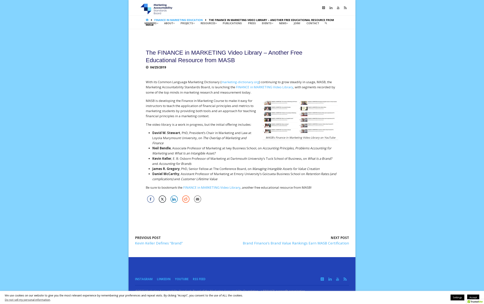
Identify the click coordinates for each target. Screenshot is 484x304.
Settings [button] (457, 297)
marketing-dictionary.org (240, 82)
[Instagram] (323, 8)
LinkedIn (164, 279)
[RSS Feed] (345, 8)
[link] (325, 23)
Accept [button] (473, 297)
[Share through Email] (197, 199)
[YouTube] (338, 8)
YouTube (181, 279)
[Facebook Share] (150, 199)
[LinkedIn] (331, 8)
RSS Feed (199, 279)
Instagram (144, 279)
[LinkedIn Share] (174, 199)
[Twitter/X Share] (162, 199)
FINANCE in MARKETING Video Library (264, 87)
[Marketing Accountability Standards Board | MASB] (157, 7)
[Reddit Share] (185, 199)
